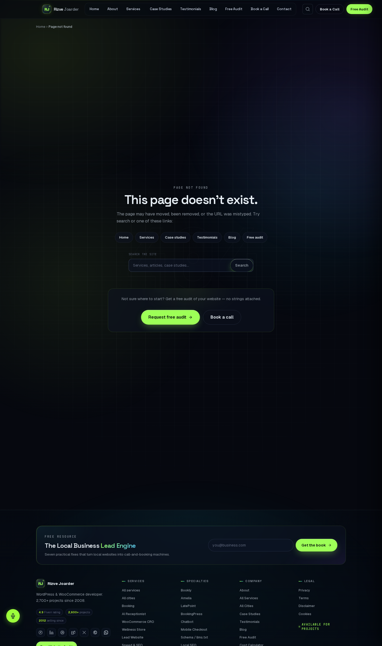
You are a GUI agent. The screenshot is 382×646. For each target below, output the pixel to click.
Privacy (304, 590)
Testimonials (207, 237)
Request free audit (167, 317)
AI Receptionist (134, 614)
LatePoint (188, 606)
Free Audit (359, 9)
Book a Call (329, 9)
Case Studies (250, 614)
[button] (13, 616)
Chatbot (187, 621)
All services (131, 590)
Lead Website (132, 637)
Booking (128, 606)
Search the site (143, 254)
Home (40, 26)
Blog (232, 237)
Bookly (186, 590)
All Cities (246, 606)
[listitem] (40, 632)
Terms (304, 598)
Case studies (175, 237)
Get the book (313, 544)
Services (147, 237)
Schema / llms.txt (194, 637)
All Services (249, 598)
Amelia (186, 598)
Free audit (255, 237)
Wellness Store (134, 629)
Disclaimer (307, 606)
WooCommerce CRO (138, 621)
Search (241, 265)
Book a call (222, 317)
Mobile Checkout (194, 629)
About (244, 590)
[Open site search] (307, 9)
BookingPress (191, 614)
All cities (128, 598)
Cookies (305, 614)
